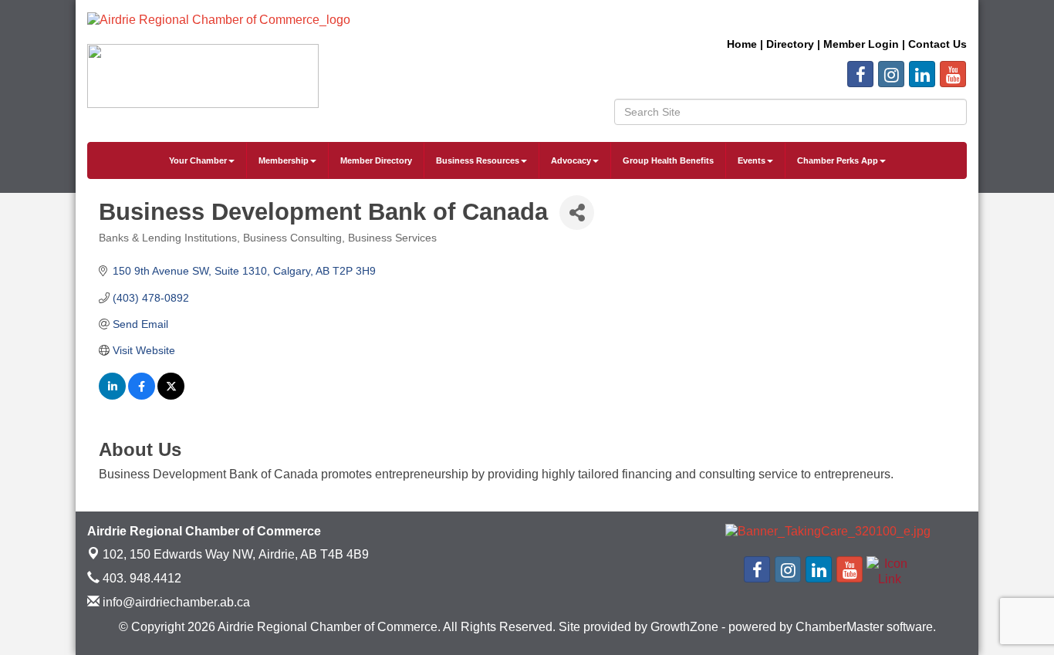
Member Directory (376, 160)
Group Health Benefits (668, 160)
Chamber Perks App (837, 160)
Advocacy (571, 160)
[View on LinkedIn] (112, 396)
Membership (283, 160)
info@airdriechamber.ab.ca (175, 602)
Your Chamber (198, 160)
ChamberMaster (839, 626)
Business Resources (477, 160)
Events (751, 160)
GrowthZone (684, 626)
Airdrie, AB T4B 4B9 (236, 554)
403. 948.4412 (140, 578)
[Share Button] (576, 212)
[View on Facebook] (141, 396)
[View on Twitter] (170, 396)
